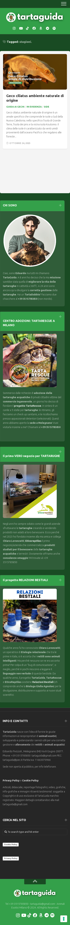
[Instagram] (14, 28)
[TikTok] (27, 28)
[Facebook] (34, 28)
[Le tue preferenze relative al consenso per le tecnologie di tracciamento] (63, 918)
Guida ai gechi (15, 106)
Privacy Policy (11, 780)
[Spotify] (54, 28)
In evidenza (34, 106)
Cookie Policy (30, 780)
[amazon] (40, 28)
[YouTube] (20, 28)
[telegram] (47, 28)
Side (46, 106)
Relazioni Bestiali (42, 682)
